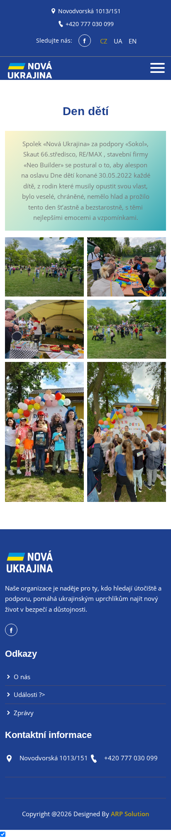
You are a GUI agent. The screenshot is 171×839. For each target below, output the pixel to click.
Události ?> (28, 694)
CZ (103, 41)
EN (133, 41)
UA (118, 41)
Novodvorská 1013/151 (89, 11)
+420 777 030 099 (90, 24)
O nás (21, 677)
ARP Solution (130, 814)
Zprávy (23, 713)
